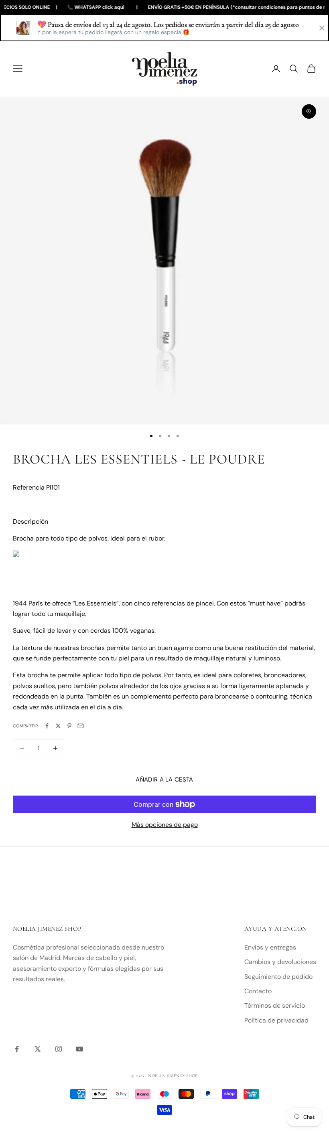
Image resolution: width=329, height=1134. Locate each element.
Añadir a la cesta (164, 780)
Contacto (258, 991)
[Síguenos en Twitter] (38, 1049)
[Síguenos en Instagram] (59, 1049)
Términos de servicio (274, 1005)
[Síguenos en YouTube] (79, 1049)
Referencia (29, 487)
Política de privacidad (276, 1020)
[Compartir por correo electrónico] (80, 726)
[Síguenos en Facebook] (17, 1049)
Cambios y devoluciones (280, 962)
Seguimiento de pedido (278, 976)
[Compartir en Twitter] (58, 726)
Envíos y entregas (270, 947)
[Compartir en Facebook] (47, 726)
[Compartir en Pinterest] (69, 726)
